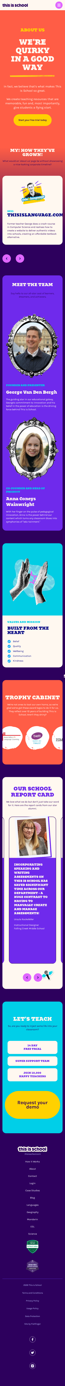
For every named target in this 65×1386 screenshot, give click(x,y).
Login (32, 1183)
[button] (6, 258)
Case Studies (32, 1190)
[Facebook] (32, 1339)
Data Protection (32, 1316)
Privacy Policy (32, 1300)
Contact (32, 1176)
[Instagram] (32, 1366)
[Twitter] (32, 1353)
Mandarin (32, 1219)
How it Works (32, 1161)
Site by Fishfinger (32, 1324)
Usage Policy (32, 1308)
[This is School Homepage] (15, 5)
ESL (32, 1226)
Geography (32, 1212)
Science (32, 1233)
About (32, 1168)
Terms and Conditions (32, 1293)
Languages (33, 1204)
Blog (32, 1197)
